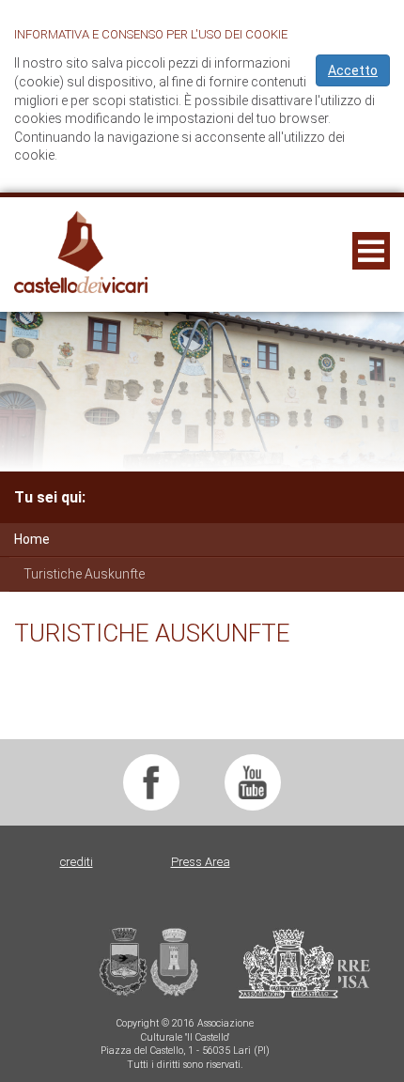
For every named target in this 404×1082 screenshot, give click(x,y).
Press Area (200, 862)
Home (32, 539)
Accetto (353, 70)
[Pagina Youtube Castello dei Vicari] (253, 782)
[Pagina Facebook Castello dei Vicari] (151, 782)
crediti (76, 862)
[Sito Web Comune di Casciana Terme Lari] (218, 993)
